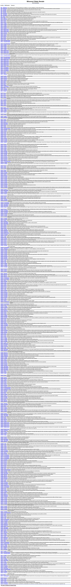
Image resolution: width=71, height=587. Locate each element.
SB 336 (2, 414)
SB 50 (2, 66)
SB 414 (2, 507)
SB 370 (2, 456)
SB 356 (2, 439)
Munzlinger (6, 122)
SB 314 (2, 387)
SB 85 (2, 109)
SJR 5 (2, 552)
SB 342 (2, 421)
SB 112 (2, 144)
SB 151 (2, 191)
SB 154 (2, 195)
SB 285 (2, 352)
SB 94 (2, 122)
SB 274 (2, 339)
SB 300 (2, 369)
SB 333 (2, 410)
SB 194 (2, 244)
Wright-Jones (6, 29)
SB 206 (2, 258)
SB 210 (2, 263)
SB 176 (2, 223)
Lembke (5, 23)
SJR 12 (2, 561)
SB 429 (2, 525)
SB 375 (2, 461)
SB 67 (2, 86)
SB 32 (2, 43)
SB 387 (2, 475)
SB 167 (2, 212)
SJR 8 (2, 556)
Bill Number (7, 5)
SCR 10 (2, 542)
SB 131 (2, 166)
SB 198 (2, 249)
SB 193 (2, 243)
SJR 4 (2, 551)
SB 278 (2, 343)
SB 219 (2, 275)
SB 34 (2, 46)
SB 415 (2, 508)
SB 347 (2, 427)
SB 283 (2, 349)
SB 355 (2, 438)
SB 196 (2, 247)
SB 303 (2, 373)
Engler (5, 119)
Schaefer (5, 88)
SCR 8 (2, 540)
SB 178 (2, 226)
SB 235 (2, 293)
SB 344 (2, 423)
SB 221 (2, 277)
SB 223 (2, 280)
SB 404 (2, 494)
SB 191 (2, 240)
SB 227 (2, 284)
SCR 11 (2, 543)
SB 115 (2, 147)
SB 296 (2, 365)
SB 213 (2, 266)
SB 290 (2, 358)
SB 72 (2, 93)
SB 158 (2, 200)
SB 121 (2, 154)
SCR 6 (2, 537)
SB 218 (2, 274)
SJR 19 (2, 569)
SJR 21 (2, 571)
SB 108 (2, 138)
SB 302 (2, 372)
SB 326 (2, 401)
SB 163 (2, 207)
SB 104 (2, 134)
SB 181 (2, 229)
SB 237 (2, 296)
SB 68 (2, 87)
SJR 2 (2, 548)
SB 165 (2, 210)
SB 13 (2, 21)
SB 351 (2, 432)
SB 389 (2, 477)
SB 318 (2, 392)
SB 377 (2, 464)
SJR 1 (2, 546)
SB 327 (2, 403)
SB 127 (2, 161)
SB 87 (2, 112)
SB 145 (2, 183)
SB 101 (2, 130)
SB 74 (2, 95)
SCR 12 (2, 544)
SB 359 (2, 443)
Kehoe (5, 66)
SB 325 (2, 400)
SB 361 (2, 445)
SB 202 (2, 254)
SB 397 (2, 486)
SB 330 (2, 406)
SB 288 (2, 356)
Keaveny (5, 32)
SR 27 (2, 575)
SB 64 (2, 83)
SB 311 (2, 384)
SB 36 (2, 48)
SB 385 (2, 473)
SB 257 (2, 319)
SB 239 (2, 298)
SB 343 (2, 422)
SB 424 (2, 519)
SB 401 (2, 491)
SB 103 (2, 133)
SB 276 (2, 341)
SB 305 (2, 377)
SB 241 (2, 300)
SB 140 (2, 178)
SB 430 (2, 526)
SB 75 (2, 96)
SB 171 (2, 218)
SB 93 (2, 121)
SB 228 (2, 285)
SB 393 (2, 482)
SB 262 (2, 325)
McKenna (5, 18)
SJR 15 (2, 564)
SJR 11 (2, 560)
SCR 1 (2, 532)
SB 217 (2, 273)
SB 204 (2, 256)
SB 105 (2, 135)
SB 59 (2, 77)
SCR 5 (2, 536)
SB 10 (2, 17)
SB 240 (2, 299)
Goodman (5, 13)
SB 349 (2, 430)
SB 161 (2, 204)
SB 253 (2, 315)
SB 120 (2, 153)
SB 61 (2, 79)
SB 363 (2, 448)
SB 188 (2, 237)
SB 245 (2, 306)
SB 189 (2, 238)
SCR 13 (2, 545)
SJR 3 (2, 549)
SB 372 (2, 458)
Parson (5, 83)
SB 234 (2, 292)
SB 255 (2, 317)
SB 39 (2, 51)
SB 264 (2, 327)
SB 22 (2, 31)
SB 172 (2, 219)
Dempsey (5, 117)
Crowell (5, 141)
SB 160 (2, 203)
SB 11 (2, 18)
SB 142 (2, 180)
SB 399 (2, 489)
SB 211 (2, 264)
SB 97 (2, 126)
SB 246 (2, 307)
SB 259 (2, 322)
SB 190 (2, 239)
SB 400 (2, 490)
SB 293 (2, 361)
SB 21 (2, 30)
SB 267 (2, 331)
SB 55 (2, 71)
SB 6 (1, 13)
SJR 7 (2, 555)
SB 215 (2, 270)
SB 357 (2, 440)
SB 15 (2, 23)
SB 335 (2, 413)
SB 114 (2, 146)
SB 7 (1, 14)
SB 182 (2, 230)
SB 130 (2, 165)
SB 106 (2, 136)
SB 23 (2, 32)
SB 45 (2, 60)
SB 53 (2, 69)
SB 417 (2, 511)
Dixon (5, 220)
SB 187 (2, 236)
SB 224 (2, 281)
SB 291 (2, 359)
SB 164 (2, 209)
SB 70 (2, 89)
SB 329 (2, 405)
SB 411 (2, 502)
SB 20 (2, 29)
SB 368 (2, 453)
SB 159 (2, 202)
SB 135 (2, 172)
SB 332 (2, 409)
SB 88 (2, 114)
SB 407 (2, 498)
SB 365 (2, 450)
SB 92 (2, 120)
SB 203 (2, 255)
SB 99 (2, 128)
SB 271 (2, 335)
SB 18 (2, 26)
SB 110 (2, 141)
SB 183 (2, 231)
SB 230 (2, 288)
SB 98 (2, 127)
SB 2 (1, 8)
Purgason (6, 234)
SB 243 (2, 303)
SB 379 (2, 466)
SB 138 (2, 175)
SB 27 (2, 37)
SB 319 (2, 393)
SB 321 (2, 395)
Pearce (5, 20)
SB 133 (2, 170)
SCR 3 (2, 534)
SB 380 (2, 467)
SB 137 (2, 174)
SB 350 (2, 431)
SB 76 (2, 97)
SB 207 (2, 260)
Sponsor (13, 5)
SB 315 (2, 388)
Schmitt (5, 26)
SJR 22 (2, 572)
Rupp (4, 16)
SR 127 (2, 581)
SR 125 (2, 579)
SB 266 (2, 330)
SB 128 (2, 162)
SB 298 (2, 367)
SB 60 (2, 78)
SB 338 (2, 416)
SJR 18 (2, 568)
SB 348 (2, 429)
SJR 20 (2, 570)
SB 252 (2, 314)
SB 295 (2, 364)
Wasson (5, 160)
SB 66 (2, 85)
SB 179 (2, 227)
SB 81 (2, 104)
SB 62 (2, 80)
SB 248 (2, 309)
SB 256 (2, 318)
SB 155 (2, 197)
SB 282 (2, 348)
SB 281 (2, 347)
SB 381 (2, 468)
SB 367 (2, 452)
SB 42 (2, 57)
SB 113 (2, 145)
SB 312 (2, 385)
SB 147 (2, 186)
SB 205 (2, 257)
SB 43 (2, 58)
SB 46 (2, 61)
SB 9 (1, 16)
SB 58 (2, 76)
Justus (5, 103)
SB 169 (2, 214)
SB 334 (2, 411)
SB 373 (2, 459)
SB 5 (1, 12)
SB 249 (2, 310)
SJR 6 (2, 553)
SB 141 (2, 179)
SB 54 (2, 70)
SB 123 (2, 156)
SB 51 (2, 67)
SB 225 (2, 282)
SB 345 (2, 424)
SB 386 (2, 474)
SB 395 (2, 484)
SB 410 (2, 501)
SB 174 (2, 221)
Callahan (5, 74)
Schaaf (5, 34)
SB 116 (2, 148)
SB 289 (2, 357)
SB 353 (2, 434)
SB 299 (2, 368)
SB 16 (2, 24)
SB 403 (2, 493)
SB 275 (2, 340)
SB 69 (2, 88)
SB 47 (2, 62)
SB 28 (2, 38)
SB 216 (2, 271)
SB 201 (2, 253)
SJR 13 (2, 562)
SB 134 (2, 171)
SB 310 (2, 383)
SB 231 (2, 289)
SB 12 (2, 20)
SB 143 (2, 181)
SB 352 (2, 433)
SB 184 (2, 232)
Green (5, 133)
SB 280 (2, 346)
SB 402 (2, 492)
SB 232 (2, 290)
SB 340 (2, 419)
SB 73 (2, 94)
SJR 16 (2, 565)
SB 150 (2, 190)
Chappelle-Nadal (7, 40)
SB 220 (2, 276)
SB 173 (2, 220)
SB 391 (2, 480)
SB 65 (2, 84)
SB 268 (2, 332)
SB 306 (2, 378)
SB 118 (2, 151)
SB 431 (2, 527)
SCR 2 (2, 533)
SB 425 (2, 520)
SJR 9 (2, 557)
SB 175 (2, 222)
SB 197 (2, 248)
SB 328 (2, 404)
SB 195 (2, 245)
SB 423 (2, 518)
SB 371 (2, 457)
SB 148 (2, 187)
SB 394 (2, 483)
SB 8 (1, 15)
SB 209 (2, 262)
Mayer (5, 84)
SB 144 (2, 182)
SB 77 (2, 99)
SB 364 (2, 449)
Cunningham (6, 67)
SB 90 (2, 117)
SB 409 (2, 500)
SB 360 (2, 444)
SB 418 (2, 512)
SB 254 (2, 316)
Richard (5, 273)
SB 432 (2, 528)
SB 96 (2, 125)
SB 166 (2, 211)
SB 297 (2, 366)
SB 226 (2, 283)
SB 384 (2, 472)
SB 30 (2, 40)
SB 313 (2, 386)
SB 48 (2, 63)
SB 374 (2, 460)
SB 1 (1, 7)
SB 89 (2, 116)
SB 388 (2, 476)
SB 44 (2, 59)
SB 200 (2, 252)
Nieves (5, 380)
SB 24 (2, 33)
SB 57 (2, 74)
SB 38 (2, 50)
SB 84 (2, 108)
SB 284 (2, 350)
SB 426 (2, 521)
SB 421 (2, 516)
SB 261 (2, 324)
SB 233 (2, 291)
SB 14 (2, 22)
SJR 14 (2, 563)
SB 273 (2, 338)
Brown (5, 37)
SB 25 (2, 34)
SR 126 (2, 580)
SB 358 (2, 441)
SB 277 (2, 342)
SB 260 (2, 323)
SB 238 (2, 297)
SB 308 (2, 380)
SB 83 (2, 107)
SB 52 (2, 68)
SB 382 (2, 469)
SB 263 (2, 326)
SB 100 (2, 129)
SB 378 (2, 465)
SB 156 (2, 198)
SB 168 (2, 213)
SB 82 (2, 105)
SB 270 (2, 334)
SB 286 (2, 353)
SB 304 (2, 375)
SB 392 (2, 481)
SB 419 (2, 513)
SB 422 (2, 517)
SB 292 (2, 360)
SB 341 (2, 420)
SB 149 (2, 189)
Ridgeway (5, 7)
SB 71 (2, 91)
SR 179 (2, 583)
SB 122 (2, 155)
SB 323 (2, 397)
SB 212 (2, 265)
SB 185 (2, 234)
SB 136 (2, 173)
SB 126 (2, 160)
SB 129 (2, 163)
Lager (5, 236)
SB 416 (2, 509)
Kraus (5, 93)
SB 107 (2, 137)
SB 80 (2, 103)
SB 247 (2, 308)
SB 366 (2, 451)
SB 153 (2, 193)
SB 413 (2, 506)
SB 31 (2, 41)
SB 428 (2, 524)
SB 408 (2, 499)
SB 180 (2, 228)
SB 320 (2, 394)
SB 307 (2, 379)
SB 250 (2, 311)
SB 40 (2, 52)
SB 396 (2, 485)
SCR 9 (2, 541)
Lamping (5, 307)
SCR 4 (2, 535)
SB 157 (2, 199)
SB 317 (2, 391)
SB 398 (2, 488)
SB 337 (2, 415)
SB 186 (2, 235)
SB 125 (2, 159)
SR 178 (2, 582)
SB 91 (2, 119)
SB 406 (2, 497)
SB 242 (2, 301)
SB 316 (2, 389)
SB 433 (2, 529)
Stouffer (4, 9)
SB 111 (2, 142)
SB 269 (2, 333)
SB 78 (2, 100)
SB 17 (2, 25)
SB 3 (1, 9)
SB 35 (2, 47)
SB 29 (2, 39)
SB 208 (2, 261)
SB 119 (2, 152)
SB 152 (2, 192)
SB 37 (2, 49)
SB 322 (2, 396)
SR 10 (2, 574)
